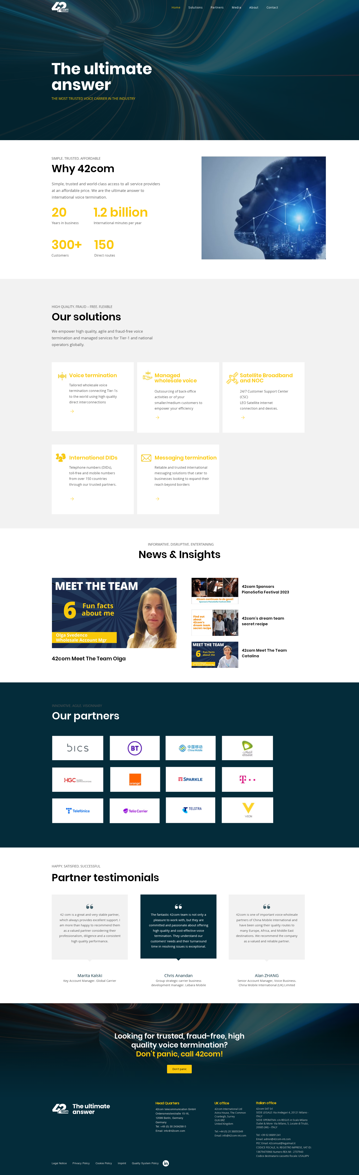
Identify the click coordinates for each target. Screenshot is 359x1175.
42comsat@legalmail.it (282, 1143)
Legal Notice (60, 1163)
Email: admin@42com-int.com (273, 1139)
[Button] (76, 411)
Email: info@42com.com (170, 1130)
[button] (195, 7)
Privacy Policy (81, 1163)
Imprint (123, 1163)
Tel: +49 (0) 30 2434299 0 (171, 1126)
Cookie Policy (103, 1163)
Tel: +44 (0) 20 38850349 (229, 1131)
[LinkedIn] (166, 1163)
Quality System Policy (145, 1163)
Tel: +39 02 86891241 (268, 1135)
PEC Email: (262, 1143)
